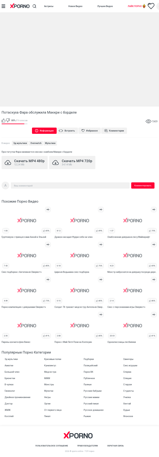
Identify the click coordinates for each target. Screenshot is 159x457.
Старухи (127, 384)
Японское (128, 416)
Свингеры (128, 359)
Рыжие (87, 416)
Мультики (50, 143)
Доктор (9, 403)
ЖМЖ (8, 410)
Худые (126, 410)
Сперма (127, 372)
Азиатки (9, 365)
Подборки (89, 359)
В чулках (9, 384)
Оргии (47, 403)
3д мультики (20, 143)
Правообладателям (87, 446)
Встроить (70, 130)
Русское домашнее (94, 410)
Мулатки (48, 391)
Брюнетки (10, 378)
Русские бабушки (93, 391)
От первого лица (52, 410)
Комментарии (116, 130)
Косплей (9, 416)
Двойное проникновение (17, 397)
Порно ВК (88, 372)
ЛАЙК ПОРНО (135, 6)
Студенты (128, 391)
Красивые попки (52, 359)
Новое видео (75, 6)
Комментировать (142, 185)
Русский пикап (91, 403)
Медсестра (50, 372)
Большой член (12, 372)
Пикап (47, 416)
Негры (47, 397)
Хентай (127, 403)
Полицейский (91, 365)
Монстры (49, 384)
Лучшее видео (105, 6)
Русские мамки (91, 397)
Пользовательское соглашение (51, 446)
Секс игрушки (130, 365)
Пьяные (88, 384)
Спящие (127, 378)
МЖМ (47, 378)
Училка (127, 397)
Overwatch (35, 143)
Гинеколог (10, 391)
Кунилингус (50, 365)
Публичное (89, 378)
